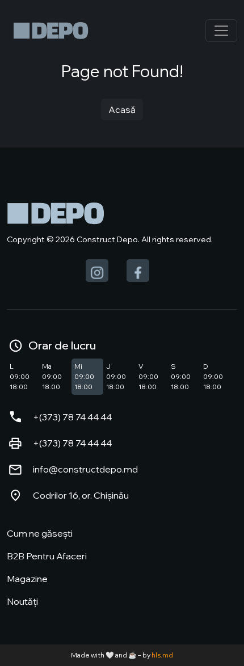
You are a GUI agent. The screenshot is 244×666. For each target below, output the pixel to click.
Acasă (122, 109)
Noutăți (22, 601)
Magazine (27, 578)
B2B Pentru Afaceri (47, 556)
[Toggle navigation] (221, 30)
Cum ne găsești (40, 533)
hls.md (162, 655)
